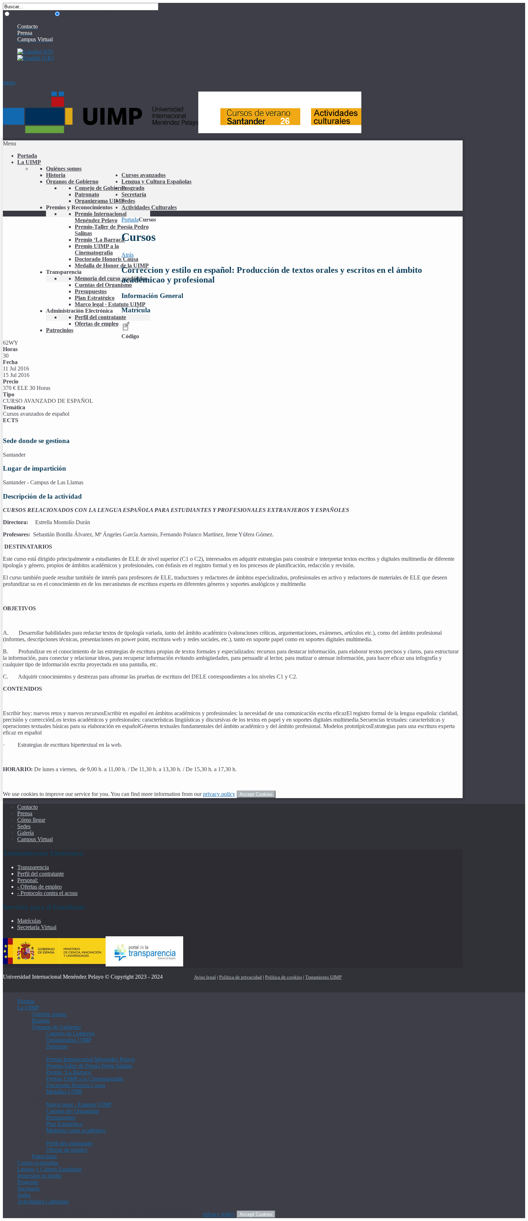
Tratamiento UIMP (323, 977)
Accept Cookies (256, 794)
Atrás (127, 255)
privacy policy (219, 794)
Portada (130, 219)
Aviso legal (205, 977)
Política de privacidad (240, 977)
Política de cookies (283, 977)
